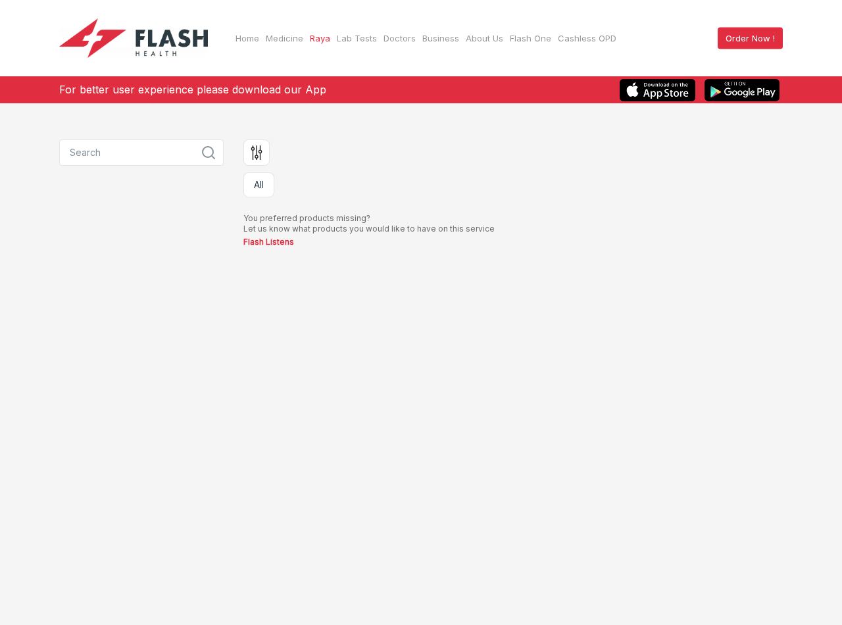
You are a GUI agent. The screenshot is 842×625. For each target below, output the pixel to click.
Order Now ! (750, 38)
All (259, 184)
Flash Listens (268, 242)
